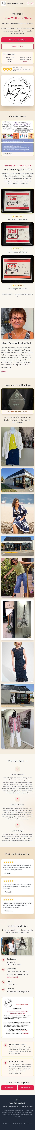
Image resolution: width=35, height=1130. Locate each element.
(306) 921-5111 (12, 984)
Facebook (10, 1088)
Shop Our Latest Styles (17, 40)
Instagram (27, 1088)
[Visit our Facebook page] (28, 3)
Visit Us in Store (17, 46)
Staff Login (17, 1126)
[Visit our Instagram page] (32, 3)
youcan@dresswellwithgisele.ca (18, 992)
